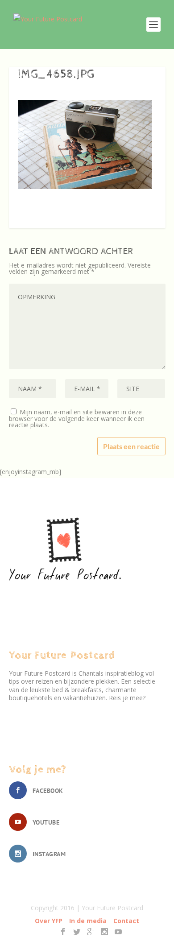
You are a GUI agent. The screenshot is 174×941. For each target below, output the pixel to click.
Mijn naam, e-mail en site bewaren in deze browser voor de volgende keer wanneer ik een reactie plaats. (77, 418)
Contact (126, 920)
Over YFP (48, 920)
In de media (88, 920)
